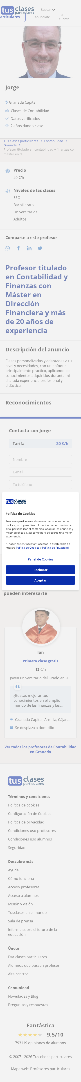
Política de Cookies (27, 548)
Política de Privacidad (55, 548)
